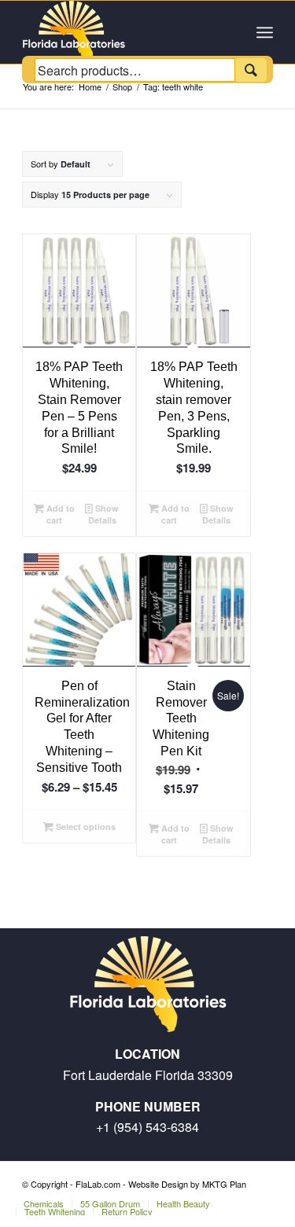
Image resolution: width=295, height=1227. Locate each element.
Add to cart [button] (59, 514)
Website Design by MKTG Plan (187, 1183)
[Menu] (264, 32)
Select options (84, 826)
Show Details (104, 514)
